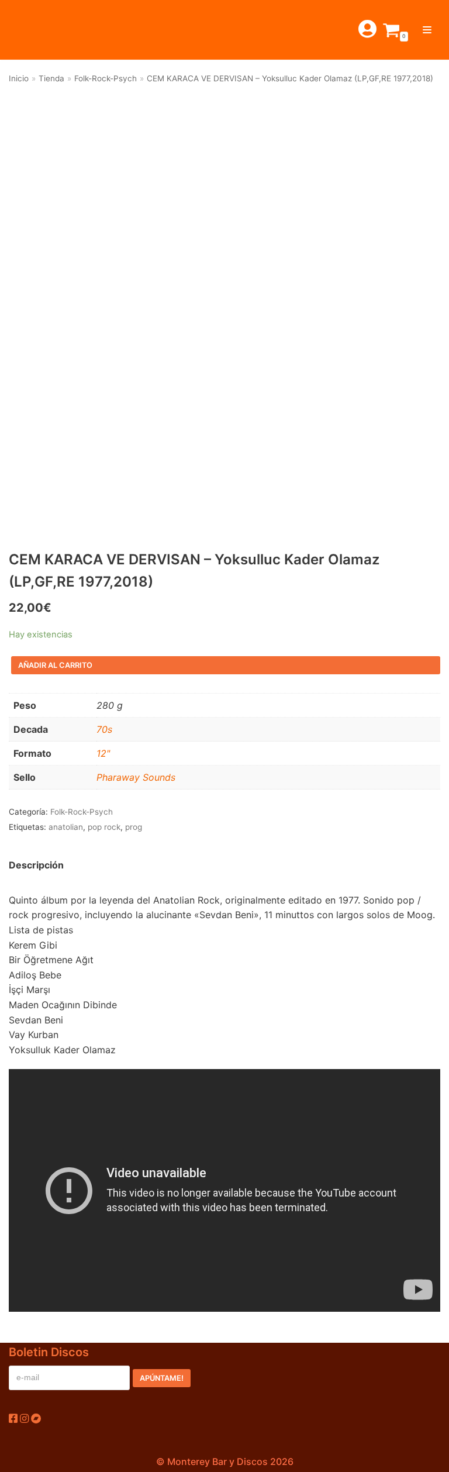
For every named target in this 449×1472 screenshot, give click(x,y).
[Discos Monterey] (35, 29)
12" (103, 753)
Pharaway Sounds (135, 777)
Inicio (19, 78)
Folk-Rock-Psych (105, 78)
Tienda (51, 78)
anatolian (66, 827)
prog (133, 827)
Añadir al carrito (55, 665)
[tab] (36, 865)
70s (104, 729)
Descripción (36, 865)
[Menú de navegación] (427, 29)
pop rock (104, 827)
